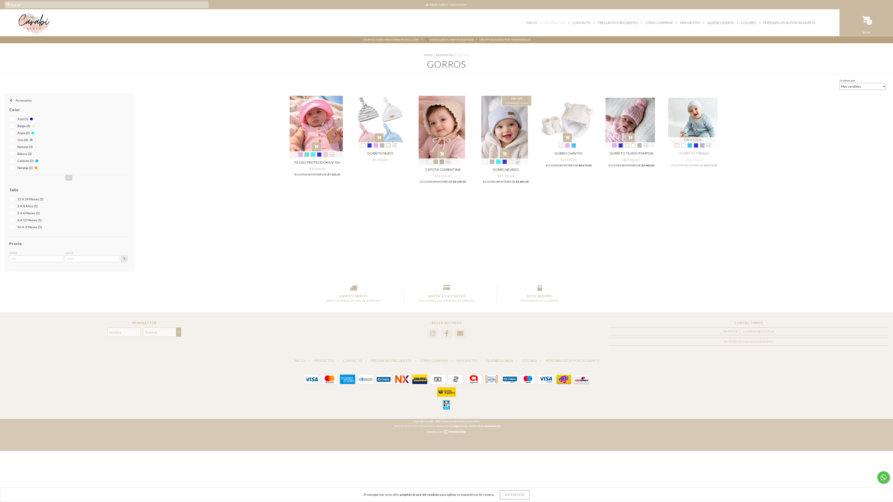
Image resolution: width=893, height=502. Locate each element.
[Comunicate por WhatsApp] (883, 477)
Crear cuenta (439, 4)
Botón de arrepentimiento (485, 425)
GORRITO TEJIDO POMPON (631, 153)
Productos (554, 23)
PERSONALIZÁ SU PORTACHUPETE (789, 23)
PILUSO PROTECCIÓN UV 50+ (317, 162)
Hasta (69, 252)
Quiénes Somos (719, 23)
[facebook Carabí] (446, 334)
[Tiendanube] (446, 432)
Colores (748, 23)
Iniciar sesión (458, 4)
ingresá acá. (461, 425)
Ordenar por (847, 80)
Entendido (514, 495)
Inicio (531, 23)
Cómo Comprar (658, 23)
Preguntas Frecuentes (617, 23)
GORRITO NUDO (380, 153)
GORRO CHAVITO (568, 153)
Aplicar (124, 258)
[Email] (460, 334)
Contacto (581, 23)
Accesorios (445, 55)
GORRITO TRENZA (694, 153)
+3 (448, 161)
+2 (331, 154)
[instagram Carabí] (432, 334)
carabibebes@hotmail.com (758, 331)
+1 (394, 145)
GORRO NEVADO (505, 170)
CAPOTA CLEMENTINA (443, 170)
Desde (13, 252)
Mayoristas (689, 23)
